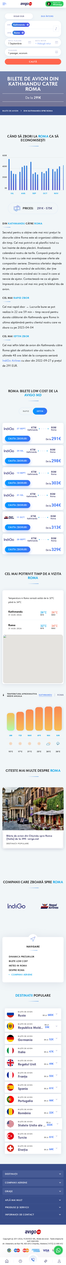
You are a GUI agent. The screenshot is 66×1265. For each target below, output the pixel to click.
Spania (23, 1089)
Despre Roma (16, 970)
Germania (25, 1040)
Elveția (23, 1150)
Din (9, 25)
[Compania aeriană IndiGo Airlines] (16, 906)
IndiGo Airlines (11, 360)
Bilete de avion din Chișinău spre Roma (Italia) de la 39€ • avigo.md (29, 837)
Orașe (9, 1191)
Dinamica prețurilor (21, 956)
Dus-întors (47, 16)
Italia (21, 1052)
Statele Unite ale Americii (32, 1125)
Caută (33, 61)
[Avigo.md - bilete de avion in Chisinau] (33, 1231)
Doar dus (19, 16)
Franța (22, 1076)
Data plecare (14, 41)
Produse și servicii (17, 1207)
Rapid (26, 411)
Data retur (40, 41)
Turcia (22, 1137)
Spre (9, 33)
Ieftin (40, 411)
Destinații (11, 1174)
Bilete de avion (43, 1239)
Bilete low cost (18, 961)
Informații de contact (19, 1214)
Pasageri (12, 50)
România (24, 1113)
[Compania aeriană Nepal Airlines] (49, 906)
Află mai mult (13, 1200)
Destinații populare (17, 843)
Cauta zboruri (17, 438)
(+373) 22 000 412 (55, 1244)
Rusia (22, 1015)
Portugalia (25, 1101)
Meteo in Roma (18, 965)
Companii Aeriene (21, 974)
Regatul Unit (27, 1064)
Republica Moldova (31, 1028)
